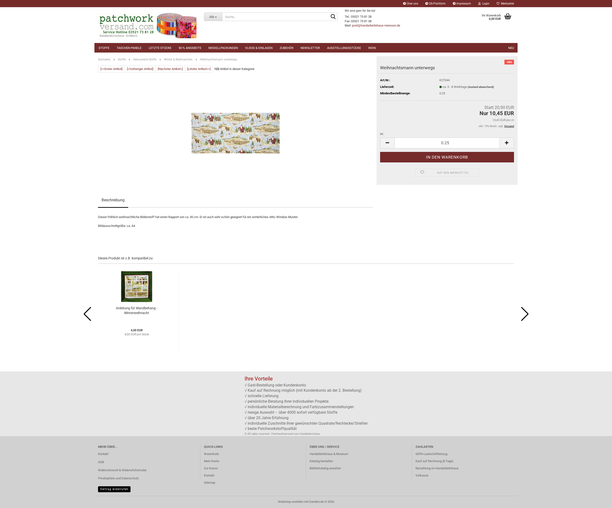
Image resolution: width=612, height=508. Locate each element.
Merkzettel (506, 3)
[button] (387, 143)
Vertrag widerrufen (114, 489)
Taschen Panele (129, 48)
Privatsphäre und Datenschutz (118, 478)
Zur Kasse (211, 468)
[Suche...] (333, 17)
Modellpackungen (223, 48)
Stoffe (103, 48)
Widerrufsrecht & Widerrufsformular (122, 470)
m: (381, 134)
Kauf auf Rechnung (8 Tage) (434, 461)
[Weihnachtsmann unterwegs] (235, 126)
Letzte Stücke (160, 48)
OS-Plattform (437, 3)
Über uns (412, 3)
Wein (372, 48)
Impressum (463, 3)
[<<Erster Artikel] (111, 69)
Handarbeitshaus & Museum (329, 454)
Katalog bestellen (321, 461)
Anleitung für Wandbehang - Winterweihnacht (136, 310)
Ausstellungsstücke (344, 48)
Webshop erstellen (290, 501)
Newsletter (310, 48)
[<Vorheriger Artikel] (140, 69)
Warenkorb (211, 454)
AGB (101, 462)
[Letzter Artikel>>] (199, 69)
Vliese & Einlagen (259, 48)
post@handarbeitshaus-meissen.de (376, 25)
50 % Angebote (190, 48)
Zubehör (286, 48)
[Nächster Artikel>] (170, 69)
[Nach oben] (599, 501)
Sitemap (209, 482)
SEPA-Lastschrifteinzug (431, 454)
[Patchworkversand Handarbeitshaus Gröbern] (147, 25)
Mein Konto (211, 461)
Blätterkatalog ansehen (325, 468)
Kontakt (103, 454)
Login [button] (485, 3)
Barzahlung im (425, 468)
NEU (511, 48)
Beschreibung (113, 200)
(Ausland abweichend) (481, 87)
